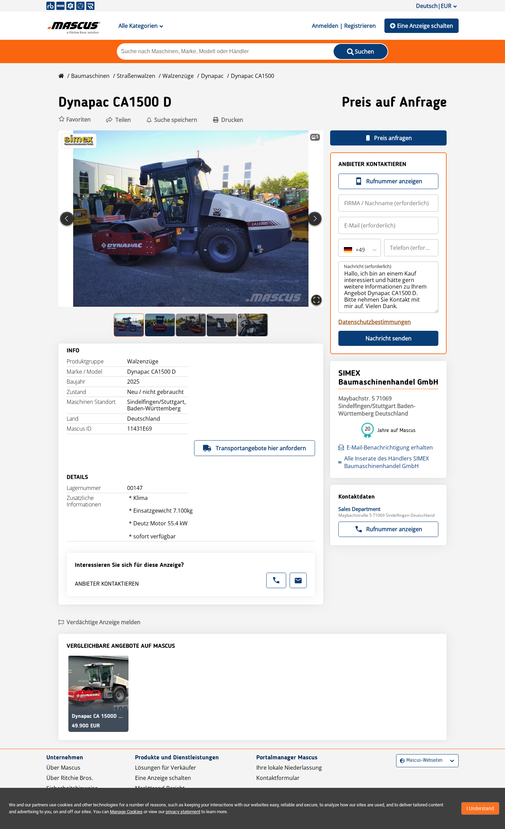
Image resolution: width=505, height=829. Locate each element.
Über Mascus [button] (63, 767)
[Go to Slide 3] (191, 325)
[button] (74, 120)
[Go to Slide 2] (160, 325)
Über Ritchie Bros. (69, 778)
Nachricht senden (389, 338)
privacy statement (183, 811)
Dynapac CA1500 (252, 76)
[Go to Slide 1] (129, 325)
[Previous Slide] (67, 218)
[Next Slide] (315, 218)
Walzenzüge (178, 76)
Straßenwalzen (136, 76)
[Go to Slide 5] (253, 325)
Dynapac (212, 76)
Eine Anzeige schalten (425, 26)
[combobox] (344, 249)
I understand (480, 808)
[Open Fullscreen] (316, 300)
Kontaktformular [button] (278, 778)
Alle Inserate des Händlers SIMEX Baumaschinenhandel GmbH (386, 462)
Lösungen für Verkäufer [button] (165, 767)
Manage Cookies (126, 811)
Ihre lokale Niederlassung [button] (289, 767)
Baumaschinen (90, 76)
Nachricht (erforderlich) (367, 266)
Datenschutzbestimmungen (374, 322)
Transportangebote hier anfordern (261, 448)
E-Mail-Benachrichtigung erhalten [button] (390, 447)
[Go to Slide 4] (222, 325)
